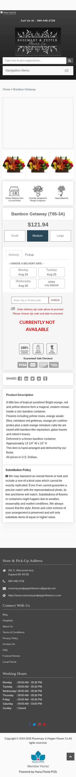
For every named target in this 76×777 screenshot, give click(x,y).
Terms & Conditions (13, 632)
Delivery (14, 254)
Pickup (29, 254)
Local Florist (9, 661)
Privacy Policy (10, 638)
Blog (5, 614)
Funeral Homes (11, 655)
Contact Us (9, 644)
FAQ (5, 650)
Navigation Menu (17, 70)
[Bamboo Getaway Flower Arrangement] (14, 165)
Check (55, 300)
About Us (8, 626)
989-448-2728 (46, 20)
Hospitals (8, 620)
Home (6, 89)
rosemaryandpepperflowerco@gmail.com (32, 588)
